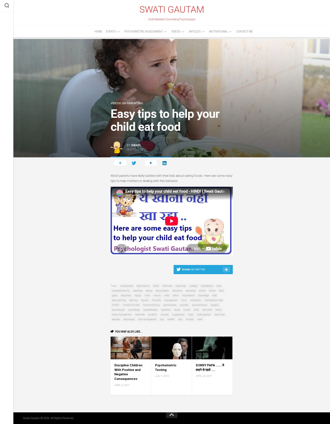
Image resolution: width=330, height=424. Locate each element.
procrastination (199, 305)
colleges (193, 286)
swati (135, 145)
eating (149, 290)
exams (202, 290)
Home (98, 31)
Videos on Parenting (127, 103)
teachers (116, 319)
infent (176, 295)
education (177, 290)
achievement (127, 286)
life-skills (156, 300)
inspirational (188, 295)
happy (138, 295)
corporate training (120, 290)
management (171, 300)
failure (212, 290)
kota (214, 295)
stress (219, 310)
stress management (122, 314)
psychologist (118, 310)
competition (207, 286)
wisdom (190, 319)
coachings (181, 286)
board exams (143, 286)
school (187, 310)
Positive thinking (151, 305)
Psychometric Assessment (144, 31)
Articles (195, 31)
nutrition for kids (131, 305)
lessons (145, 300)
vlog (180, 319)
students (152, 314)
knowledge (203, 295)
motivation (195, 300)
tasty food (219, 314)
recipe (177, 310)
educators (191, 290)
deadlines (137, 290)
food (221, 290)
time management (147, 319)
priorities (184, 305)
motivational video (214, 300)
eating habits (162, 290)
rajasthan (166, 310)
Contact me (244, 31)
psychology (134, 310)
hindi (147, 295)
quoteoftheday (150, 310)
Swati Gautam (171, 9)
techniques (129, 319)
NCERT (115, 305)
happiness (126, 295)
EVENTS (111, 31)
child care (167, 286)
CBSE (156, 286)
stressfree (140, 314)
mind (184, 300)
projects (215, 305)
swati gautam (204, 314)
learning (133, 300)
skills (196, 310)
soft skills (207, 310)
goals (114, 295)
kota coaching (119, 300)
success (165, 314)
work (199, 319)
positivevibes (169, 305)
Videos (175, 31)
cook (219, 286)
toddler (170, 319)
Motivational (218, 31)
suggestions (178, 314)
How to (157, 295)
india (166, 295)
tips (162, 319)
